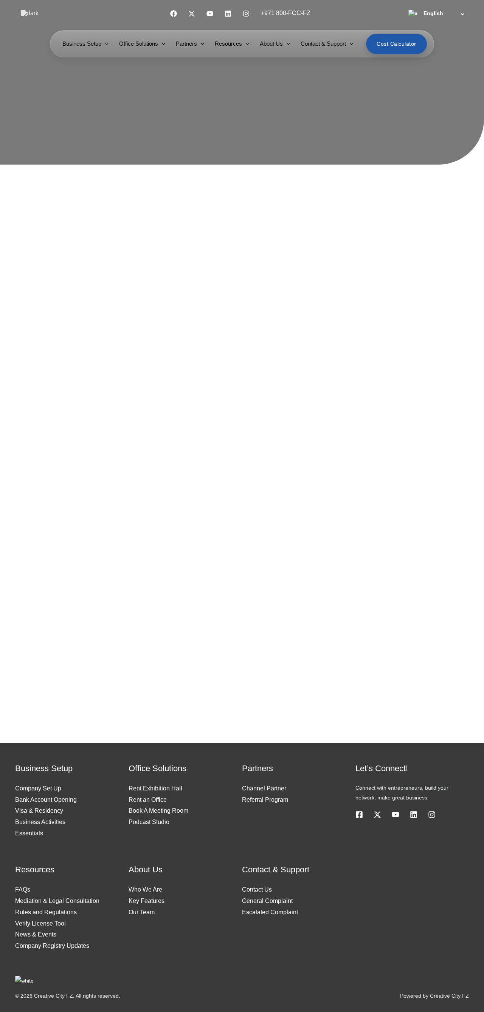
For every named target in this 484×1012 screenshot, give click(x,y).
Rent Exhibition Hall (155, 788)
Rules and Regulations (46, 912)
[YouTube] (209, 13)
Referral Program (265, 799)
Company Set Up (38, 788)
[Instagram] (246, 13)
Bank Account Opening (46, 799)
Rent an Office (148, 799)
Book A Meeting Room (158, 810)
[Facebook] (173, 13)
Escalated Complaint (270, 912)
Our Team (142, 912)
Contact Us (257, 889)
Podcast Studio (149, 822)
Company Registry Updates (52, 946)
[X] (377, 814)
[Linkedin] (228, 13)
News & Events (35, 934)
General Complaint (267, 901)
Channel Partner (264, 788)
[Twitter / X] (191, 13)
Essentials (29, 833)
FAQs (22, 889)
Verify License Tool (40, 923)
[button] (105, 43)
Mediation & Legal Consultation (57, 901)
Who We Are (145, 889)
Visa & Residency (39, 810)
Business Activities (40, 822)
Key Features (146, 901)
